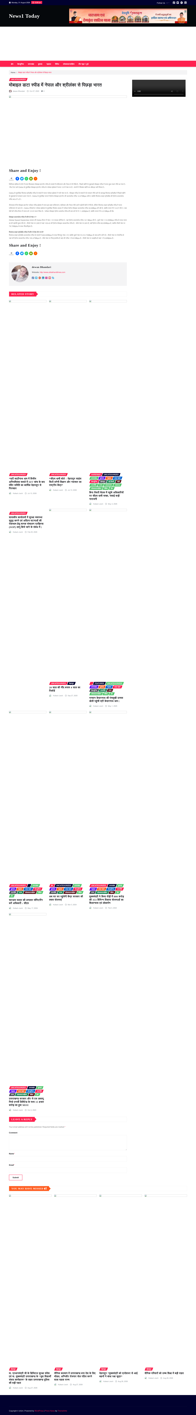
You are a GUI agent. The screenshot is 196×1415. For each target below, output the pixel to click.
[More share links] (35, 178)
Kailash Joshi (18, 493)
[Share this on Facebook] (17, 178)
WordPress (39, 1410)
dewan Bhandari (19, 91)
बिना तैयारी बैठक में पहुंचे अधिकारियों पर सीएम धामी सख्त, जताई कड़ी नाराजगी (106, 495)
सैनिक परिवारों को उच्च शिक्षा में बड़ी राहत (164, 1373)
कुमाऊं (40, 64)
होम (12, 64)
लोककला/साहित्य (68, 64)
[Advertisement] (98, 44)
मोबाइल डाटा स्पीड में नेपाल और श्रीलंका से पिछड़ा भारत (34, 72)
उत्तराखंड (31, 64)
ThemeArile (62, 1410)
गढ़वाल (49, 64)
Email (11, 1165)
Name (12, 1153)
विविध (57, 64)
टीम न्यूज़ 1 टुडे (83, 64)
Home (13, 72)
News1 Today (24, 16)
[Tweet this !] (22, 178)
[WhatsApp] (26, 178)
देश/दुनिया (20, 64)
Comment (13, 1132)
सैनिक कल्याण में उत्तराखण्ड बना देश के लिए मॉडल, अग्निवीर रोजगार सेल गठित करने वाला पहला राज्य (75, 1376)
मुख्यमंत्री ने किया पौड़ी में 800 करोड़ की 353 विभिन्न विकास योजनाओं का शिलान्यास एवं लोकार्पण (106, 899)
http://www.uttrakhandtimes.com (52, 272)
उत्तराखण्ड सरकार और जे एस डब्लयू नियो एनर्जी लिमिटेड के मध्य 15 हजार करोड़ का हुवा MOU (26, 1101)
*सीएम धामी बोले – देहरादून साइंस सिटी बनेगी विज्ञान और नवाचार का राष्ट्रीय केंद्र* (65, 481)
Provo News (50, 1410)
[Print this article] (31, 178)
